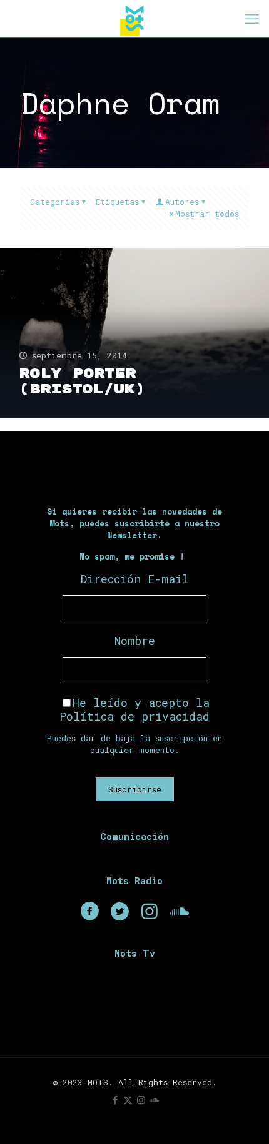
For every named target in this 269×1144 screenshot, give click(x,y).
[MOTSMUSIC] (134, 18)
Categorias (54, 201)
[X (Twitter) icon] (128, 1099)
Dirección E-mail (135, 579)
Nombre (134, 641)
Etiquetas (117, 201)
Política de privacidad (134, 716)
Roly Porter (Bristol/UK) (82, 381)
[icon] (154, 1099)
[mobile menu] (252, 18)
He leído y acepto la (134, 709)
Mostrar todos (207, 213)
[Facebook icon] (114, 1099)
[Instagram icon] (141, 1099)
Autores (182, 201)
